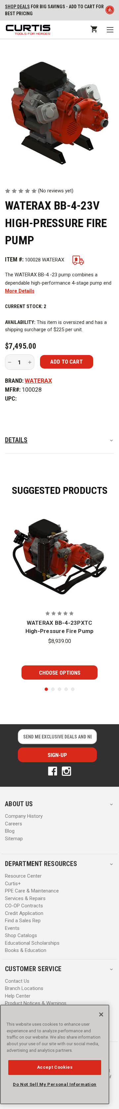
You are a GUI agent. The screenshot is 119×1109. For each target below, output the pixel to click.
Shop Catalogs (21, 935)
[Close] (101, 1014)
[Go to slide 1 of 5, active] (46, 689)
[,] (59, 555)
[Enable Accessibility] (109, 11)
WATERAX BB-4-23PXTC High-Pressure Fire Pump (59, 627)
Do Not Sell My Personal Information (55, 1084)
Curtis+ (13, 884)
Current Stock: (25, 306)
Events (12, 928)
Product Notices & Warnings (35, 1003)
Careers (13, 824)
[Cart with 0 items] (93, 28)
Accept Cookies (55, 1067)
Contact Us (17, 981)
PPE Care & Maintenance (32, 891)
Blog (10, 831)
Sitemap (14, 839)
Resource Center (23, 876)
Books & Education (25, 950)
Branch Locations (24, 988)
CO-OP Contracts (24, 906)
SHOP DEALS (17, 6)
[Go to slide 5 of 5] (72, 689)
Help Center (17, 996)
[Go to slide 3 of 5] (59, 689)
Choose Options (59, 672)
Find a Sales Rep (23, 921)
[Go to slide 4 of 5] (66, 689)
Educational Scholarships (32, 943)
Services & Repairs (25, 898)
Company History (24, 816)
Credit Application (24, 913)
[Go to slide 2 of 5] (53, 689)
